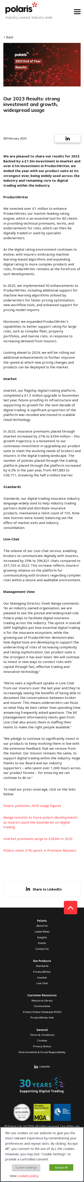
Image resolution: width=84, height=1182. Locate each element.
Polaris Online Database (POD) (42, 1012)
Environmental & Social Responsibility (42, 1052)
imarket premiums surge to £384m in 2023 (38, 838)
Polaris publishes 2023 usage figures (32, 805)
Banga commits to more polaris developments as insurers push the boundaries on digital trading (40, 822)
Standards (42, 966)
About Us (42, 925)
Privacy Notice (42, 1046)
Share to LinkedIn (47, 889)
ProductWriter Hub (42, 1017)
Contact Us (42, 948)
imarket (42, 977)
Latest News (42, 931)
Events (42, 943)
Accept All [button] (61, 1167)
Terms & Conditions (42, 1034)
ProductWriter (42, 971)
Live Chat (42, 983)
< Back (8, 37)
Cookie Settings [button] (26, 1167)
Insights (42, 937)
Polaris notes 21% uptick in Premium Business (39, 850)
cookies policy (28, 1175)
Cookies (42, 1040)
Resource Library (42, 1000)
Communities (42, 1006)
